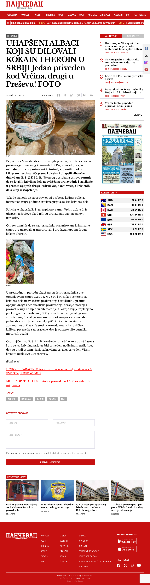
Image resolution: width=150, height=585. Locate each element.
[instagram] (132, 565)
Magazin (118, 15)
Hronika (50, 15)
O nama (82, 536)
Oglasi (63, 556)
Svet (81, 15)
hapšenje (26, 399)
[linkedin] (91, 95)
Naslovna (12, 15)
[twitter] (65, 95)
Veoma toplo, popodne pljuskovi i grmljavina (119, 104)
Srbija (63, 536)
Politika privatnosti (89, 551)
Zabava (72, 15)
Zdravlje (105, 15)
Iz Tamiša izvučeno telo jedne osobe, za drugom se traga (57, 506)
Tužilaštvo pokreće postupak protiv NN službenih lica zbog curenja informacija (127, 507)
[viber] (78, 95)
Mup (63, 399)
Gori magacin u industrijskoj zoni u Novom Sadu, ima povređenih (76, 22)
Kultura (92, 15)
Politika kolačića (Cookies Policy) (96, 561)
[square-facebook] (119, 565)
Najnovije (110, 35)
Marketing (84, 566)
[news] (22, 490)
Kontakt (83, 546)
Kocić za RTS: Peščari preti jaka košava (124, 77)
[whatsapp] (71, 95)
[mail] (84, 95)
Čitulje (63, 561)
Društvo (124, 109)
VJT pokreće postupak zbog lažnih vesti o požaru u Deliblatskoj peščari (91, 507)
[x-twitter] (125, 565)
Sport (61, 15)
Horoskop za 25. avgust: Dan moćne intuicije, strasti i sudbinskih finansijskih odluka (124, 46)
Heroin (40, 399)
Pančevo (25, 15)
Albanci (12, 399)
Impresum (83, 541)
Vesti (38, 15)
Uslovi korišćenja (88, 556)
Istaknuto (133, 35)
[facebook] (58, 95)
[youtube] (139, 565)
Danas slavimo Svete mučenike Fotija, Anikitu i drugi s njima (124, 91)
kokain (52, 399)
